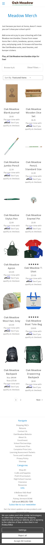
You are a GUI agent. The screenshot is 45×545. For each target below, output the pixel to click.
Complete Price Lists (23, 449)
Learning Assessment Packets (22, 452)
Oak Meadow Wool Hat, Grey (11, 319)
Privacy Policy (22, 458)
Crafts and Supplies (22, 473)
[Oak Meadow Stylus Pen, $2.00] (11, 199)
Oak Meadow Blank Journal (11, 110)
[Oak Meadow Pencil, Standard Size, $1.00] (33, 146)
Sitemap (22, 461)
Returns (22, 428)
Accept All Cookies (22, 541)
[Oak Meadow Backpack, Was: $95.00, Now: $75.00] (11, 354)
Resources (22, 485)
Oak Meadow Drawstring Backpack (33, 373)
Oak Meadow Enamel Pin (33, 216)
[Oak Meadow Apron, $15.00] (11, 249)
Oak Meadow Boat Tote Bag (33, 322)
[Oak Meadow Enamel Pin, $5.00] (33, 199)
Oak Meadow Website (23, 434)
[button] (22, 67)
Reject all (22, 535)
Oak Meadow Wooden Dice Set (33, 112)
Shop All (22, 470)
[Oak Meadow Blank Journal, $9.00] (11, 93)
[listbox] (22, 78)
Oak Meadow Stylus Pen (11, 216)
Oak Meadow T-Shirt (33, 269)
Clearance (22, 482)
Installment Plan (22, 446)
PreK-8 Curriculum (22, 476)
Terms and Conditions (22, 455)
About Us (22, 437)
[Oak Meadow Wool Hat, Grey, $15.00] (11, 301)
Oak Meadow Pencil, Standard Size (33, 165)
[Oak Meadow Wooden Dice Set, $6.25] (33, 93)
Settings (22, 530)
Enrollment (23, 440)
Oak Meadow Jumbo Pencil (11, 163)
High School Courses (22, 479)
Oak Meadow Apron (11, 266)
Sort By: (8, 77)
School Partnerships (22, 443)
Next (38, 400)
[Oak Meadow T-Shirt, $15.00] (33, 249)
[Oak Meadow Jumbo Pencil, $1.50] (11, 146)
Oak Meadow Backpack (11, 371)
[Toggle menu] (3, 3)
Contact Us (22, 431)
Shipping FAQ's (22, 425)
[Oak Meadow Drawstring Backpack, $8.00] (33, 354)
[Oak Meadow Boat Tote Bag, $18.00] (33, 301)
